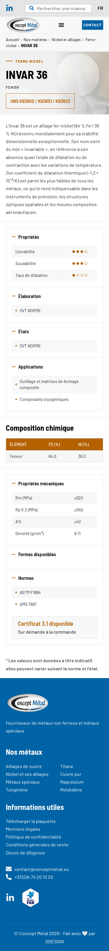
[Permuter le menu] (61, 25)
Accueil (12, 39)
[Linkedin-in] (9, 8)
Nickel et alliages (66, 39)
